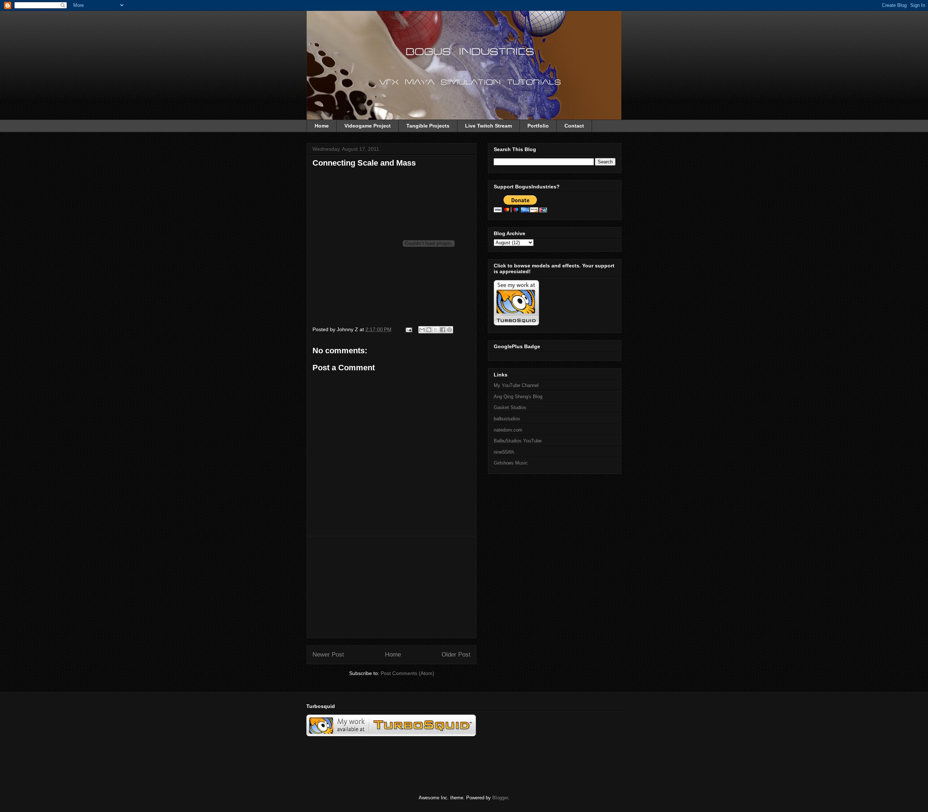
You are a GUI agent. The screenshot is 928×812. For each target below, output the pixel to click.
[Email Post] (408, 329)
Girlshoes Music (511, 463)
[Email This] (422, 329)
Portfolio (538, 126)
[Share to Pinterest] (449, 329)
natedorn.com (508, 430)
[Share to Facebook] (442, 329)
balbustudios (507, 418)
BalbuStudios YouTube (518, 441)
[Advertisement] (391, 587)
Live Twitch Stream (488, 126)
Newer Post (328, 654)
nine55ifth (504, 452)
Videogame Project (367, 126)
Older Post (456, 654)
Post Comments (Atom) (407, 673)
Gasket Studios (510, 407)
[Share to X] (435, 329)
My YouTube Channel (516, 385)
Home (322, 126)
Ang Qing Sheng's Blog (518, 396)
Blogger (500, 797)
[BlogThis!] (428, 329)
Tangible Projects (428, 126)
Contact (574, 126)
